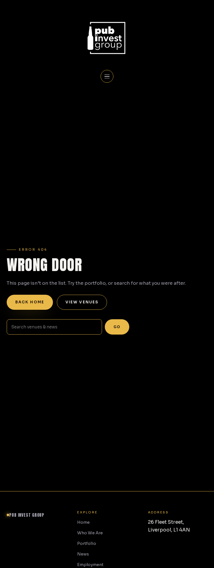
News (83, 554)
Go (117, 327)
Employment (90, 564)
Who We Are (90, 532)
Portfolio (86, 543)
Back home (29, 302)
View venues (81, 302)
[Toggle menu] (107, 76)
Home (83, 522)
